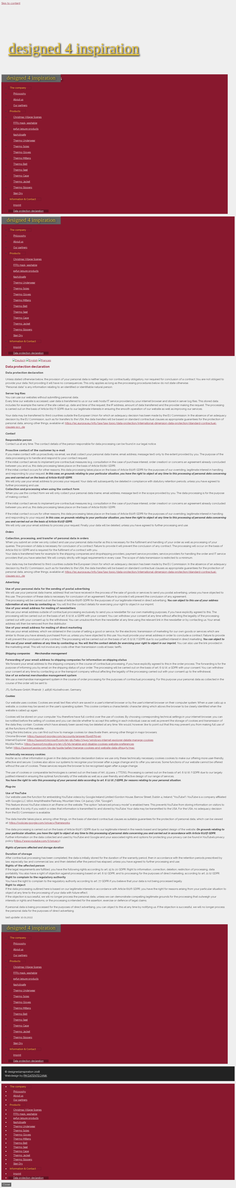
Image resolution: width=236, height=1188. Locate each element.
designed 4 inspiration (73, 48)
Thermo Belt (20, 164)
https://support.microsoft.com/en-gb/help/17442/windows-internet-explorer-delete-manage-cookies (90, 740)
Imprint (17, 205)
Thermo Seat (20, 170)
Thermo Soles (21, 146)
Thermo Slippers (22, 187)
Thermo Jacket (21, 181)
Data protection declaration (28, 211)
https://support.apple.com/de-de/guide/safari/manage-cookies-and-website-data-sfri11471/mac (74, 747)
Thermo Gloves (22, 152)
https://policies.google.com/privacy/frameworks (39, 822)
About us (18, 99)
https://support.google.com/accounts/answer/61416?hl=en (64, 736)
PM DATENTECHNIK (35, 1075)
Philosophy (19, 93)
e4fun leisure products (26, 128)
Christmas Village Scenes (27, 117)
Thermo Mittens (22, 158)
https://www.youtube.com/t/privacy (37, 841)
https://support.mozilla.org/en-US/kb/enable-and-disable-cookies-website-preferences (79, 744)
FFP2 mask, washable (25, 123)
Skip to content (10, 3)
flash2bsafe (19, 134)
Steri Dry (18, 193)
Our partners (20, 105)
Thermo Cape (21, 175)
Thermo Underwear (24, 140)
